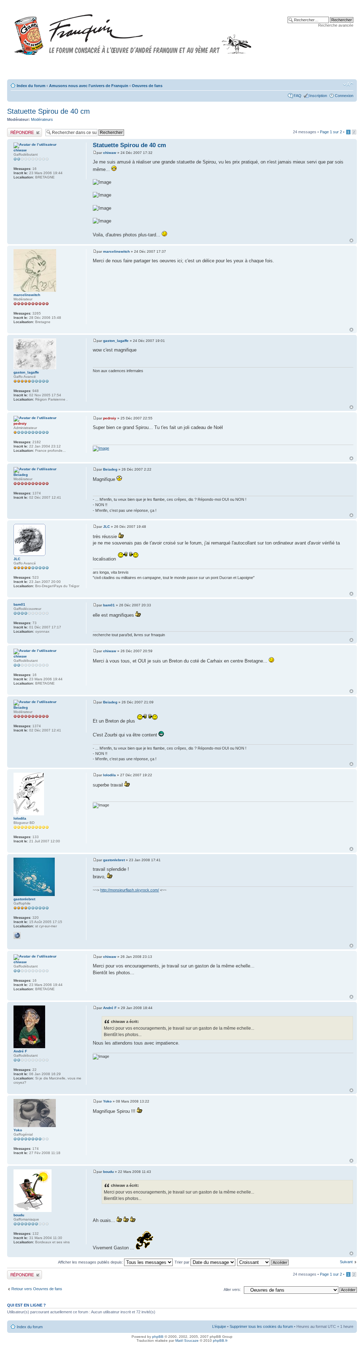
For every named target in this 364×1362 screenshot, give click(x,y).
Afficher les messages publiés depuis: (91, 1262)
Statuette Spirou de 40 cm (48, 111)
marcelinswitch (116, 251)
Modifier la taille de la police (348, 84)
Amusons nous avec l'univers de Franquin (88, 86)
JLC (106, 527)
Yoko (107, 1101)
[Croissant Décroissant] (263, 1262)
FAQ (297, 95)
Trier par (183, 1262)
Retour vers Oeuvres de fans (36, 1289)
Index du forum (31, 86)
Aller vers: (232, 1289)
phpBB (158, 1337)
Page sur (331, 132)
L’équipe (219, 1326)
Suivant (346, 1262)
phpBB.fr (220, 1340)
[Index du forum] (133, 31)
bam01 (109, 605)
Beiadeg (110, 469)
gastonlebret (114, 860)
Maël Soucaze (187, 1340)
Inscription (318, 95)
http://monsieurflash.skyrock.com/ (129, 890)
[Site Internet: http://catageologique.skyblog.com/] (17, 935)
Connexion (344, 95)
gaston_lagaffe (116, 341)
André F (110, 1008)
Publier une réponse (24, 130)
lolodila (109, 775)
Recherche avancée (335, 25)
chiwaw (109, 153)
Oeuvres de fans (147, 86)
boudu (108, 1172)
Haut (351, 240)
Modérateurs (42, 119)
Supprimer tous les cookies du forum (261, 1326)
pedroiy (109, 418)
